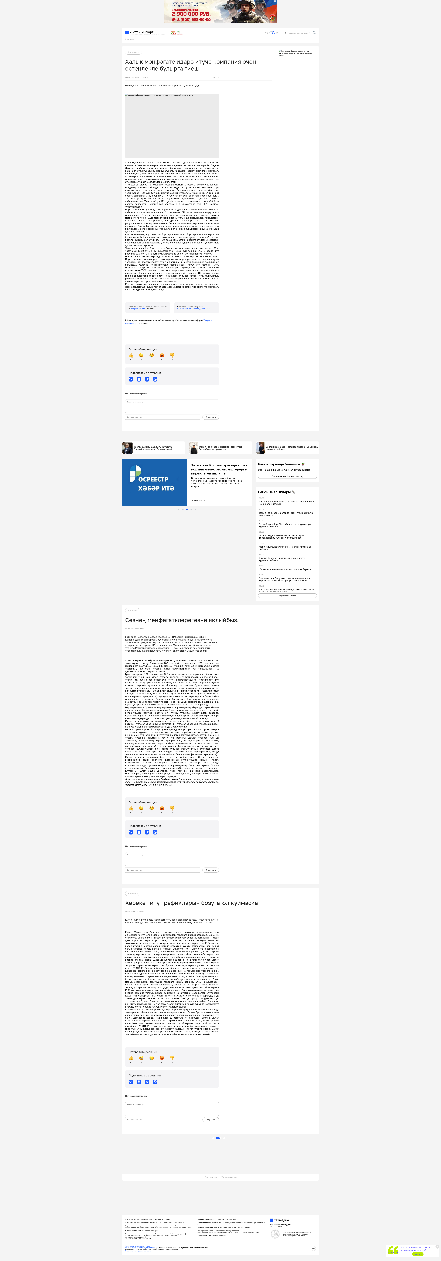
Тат (277, 33)
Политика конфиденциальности (138, 1251)
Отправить (211, 417)
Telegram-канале (138, 308)
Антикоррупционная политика (137, 1246)
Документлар (211, 1177)
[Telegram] (147, 379)
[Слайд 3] (187, 509)
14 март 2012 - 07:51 (132, 911)
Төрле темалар (229, 1177)
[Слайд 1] (178, 509)
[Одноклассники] (139, 379)
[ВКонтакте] (131, 379)
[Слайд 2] (182, 509)
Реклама (129, 39)
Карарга (418, 1254)
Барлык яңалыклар (287, 595)
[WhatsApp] (155, 379)
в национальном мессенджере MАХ (193, 308)
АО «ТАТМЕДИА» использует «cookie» (140, 1248)
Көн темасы (133, 52)
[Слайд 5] (195, 509)
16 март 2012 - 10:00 (132, 77)
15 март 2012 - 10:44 (132, 628)
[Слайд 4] (191, 509)
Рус (266, 33)
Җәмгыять (132, 610)
